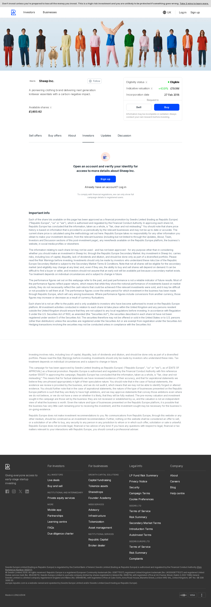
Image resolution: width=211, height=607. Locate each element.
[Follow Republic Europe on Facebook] (7, 491)
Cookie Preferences (141, 499)
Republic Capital (98, 539)
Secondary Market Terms (145, 523)
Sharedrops (95, 492)
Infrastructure (97, 515)
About (72, 135)
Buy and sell (54, 486)
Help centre (177, 493)
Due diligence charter (60, 533)
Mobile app (54, 509)
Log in (122, 187)
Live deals (53, 480)
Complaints (136, 558)
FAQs (50, 527)
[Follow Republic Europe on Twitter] (20, 491)
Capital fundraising (99, 480)
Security (134, 487)
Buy (166, 107)
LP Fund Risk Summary (143, 475)
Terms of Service (139, 511)
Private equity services (61, 498)
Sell (138, 107)
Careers (175, 481)
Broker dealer (96, 545)
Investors (29, 12)
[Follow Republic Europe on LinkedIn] (27, 491)
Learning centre (57, 521)
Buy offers (54, 135)
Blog (173, 487)
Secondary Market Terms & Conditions (97, 263)
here (100, 233)
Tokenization (96, 521)
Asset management (100, 527)
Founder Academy (99, 498)
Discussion (124, 135)
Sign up (105, 179)
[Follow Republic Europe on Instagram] (14, 491)
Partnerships (55, 515)
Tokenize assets (98, 486)
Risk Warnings (46, 260)
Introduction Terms (141, 529)
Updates (106, 135)
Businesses (50, 12)
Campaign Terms (139, 493)
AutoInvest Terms (140, 535)
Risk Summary (138, 517)
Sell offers (35, 135)
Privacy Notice (138, 481)
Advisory (93, 509)
